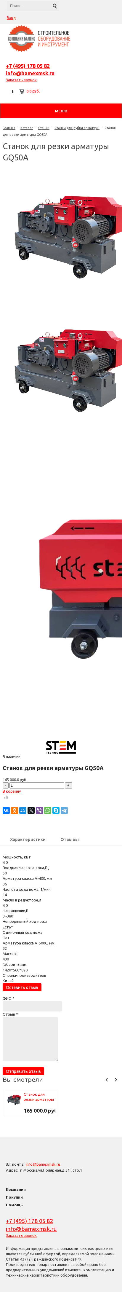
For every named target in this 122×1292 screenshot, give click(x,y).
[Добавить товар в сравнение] (6, 797)
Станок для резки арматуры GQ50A (39, 1097)
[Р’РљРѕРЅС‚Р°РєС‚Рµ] (6, 810)
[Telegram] (64, 810)
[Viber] (39, 810)
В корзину (12, 791)
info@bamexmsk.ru (30, 73)
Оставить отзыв (22, 987)
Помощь (14, 1205)
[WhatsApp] (47, 810)
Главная (9, 128)
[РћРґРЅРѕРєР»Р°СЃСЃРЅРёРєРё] (14, 810)
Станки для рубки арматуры (76, 128)
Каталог (26, 128)
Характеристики (28, 839)
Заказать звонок (21, 80)
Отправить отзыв (23, 1071)
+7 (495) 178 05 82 (28, 66)
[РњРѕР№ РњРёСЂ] (22, 810)
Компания (16, 1189)
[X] (31, 810)
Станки (43, 128)
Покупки (14, 1197)
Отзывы (69, 839)
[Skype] (56, 810)
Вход (11, 18)
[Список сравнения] (12, 91)
